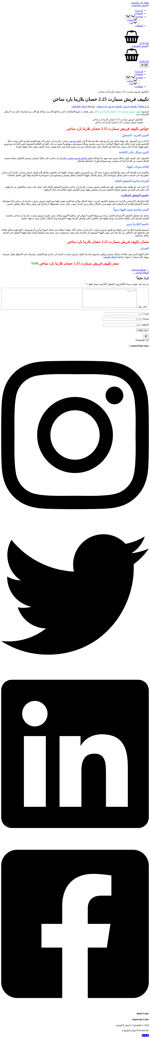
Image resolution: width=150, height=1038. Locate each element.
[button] (133, 16)
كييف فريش (75, 141)
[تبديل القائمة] (128, 16)
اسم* (146, 313)
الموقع (146, 324)
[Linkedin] (75, 838)
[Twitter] (75, 668)
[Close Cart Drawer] (146, 336)
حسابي (130, 20)
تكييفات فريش (130, 106)
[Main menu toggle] (144, 65)
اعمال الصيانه (110, 257)
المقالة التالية (141, 272)
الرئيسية (139, 10)
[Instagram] (75, 519)
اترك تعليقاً (144, 106)
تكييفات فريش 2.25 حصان (109, 106)
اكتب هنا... (141, 306)
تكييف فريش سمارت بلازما (73, 158)
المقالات (139, 25)
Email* (145, 319)
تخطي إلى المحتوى (140, 2)
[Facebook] (75, 1008)
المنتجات (138, 13)
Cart (131, 23)
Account (139, 16)
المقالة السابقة (140, 270)
